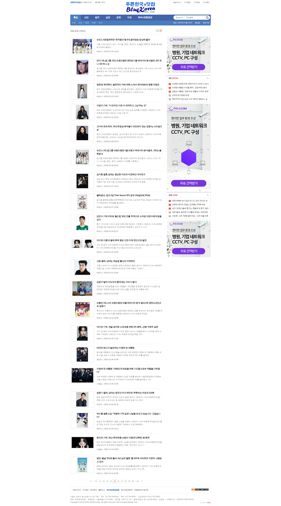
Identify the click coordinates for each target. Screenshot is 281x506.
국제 (74, 23)
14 (111, 481)
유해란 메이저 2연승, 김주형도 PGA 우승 (188, 204)
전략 (94, 23)
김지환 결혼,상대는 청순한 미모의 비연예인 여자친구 (121, 174)
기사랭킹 (187, 2)
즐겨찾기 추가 (100, 2)
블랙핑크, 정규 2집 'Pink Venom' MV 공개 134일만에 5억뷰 (123, 195)
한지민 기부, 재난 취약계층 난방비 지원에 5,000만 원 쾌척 (123, 437)
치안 (100, 23)
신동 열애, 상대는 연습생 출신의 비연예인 (116, 261)
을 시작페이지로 (81, 2)
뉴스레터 (206, 2)
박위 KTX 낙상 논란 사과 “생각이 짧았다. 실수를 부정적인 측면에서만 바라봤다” (189, 99)
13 (107, 481)
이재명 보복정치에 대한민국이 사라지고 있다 (190, 84)
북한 (87, 23)
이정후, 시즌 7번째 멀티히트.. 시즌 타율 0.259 (190, 216)
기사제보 (196, 2)
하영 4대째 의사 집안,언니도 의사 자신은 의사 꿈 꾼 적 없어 (189, 201)
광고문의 (93, 490)
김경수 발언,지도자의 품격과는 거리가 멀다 (117, 282)
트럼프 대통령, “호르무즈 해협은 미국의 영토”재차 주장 (190, 91)
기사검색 (207, 17)
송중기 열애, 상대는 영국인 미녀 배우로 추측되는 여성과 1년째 (125, 392)
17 (122, 481)
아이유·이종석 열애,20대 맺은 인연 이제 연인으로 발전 (122, 240)
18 (125, 481)
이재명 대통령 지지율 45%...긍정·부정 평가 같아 (189, 87)
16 (118, 481)
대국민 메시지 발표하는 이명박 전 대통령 (115, 348)
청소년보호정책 (126, 490)
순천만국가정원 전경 (180, 95)
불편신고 (101, 490)
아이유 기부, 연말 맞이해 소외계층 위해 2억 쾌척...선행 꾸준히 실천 (127, 327)
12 (103, 481)
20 (133, 481)
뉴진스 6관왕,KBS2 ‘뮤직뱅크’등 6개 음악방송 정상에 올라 (123, 39)
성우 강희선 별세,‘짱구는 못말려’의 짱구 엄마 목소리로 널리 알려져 (190, 208)
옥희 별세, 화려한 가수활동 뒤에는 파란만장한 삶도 (190, 212)
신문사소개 (76, 490)
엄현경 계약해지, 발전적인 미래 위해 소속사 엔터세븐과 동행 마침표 (128, 84)
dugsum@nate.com (129, 502)
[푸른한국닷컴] (140, 7)
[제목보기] (157, 31)
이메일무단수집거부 (141, 490)
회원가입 (206, 23)
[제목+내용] (160, 31)
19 (129, 481)
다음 (137, 481)
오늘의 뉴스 (177, 2)
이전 (95, 481)
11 (100, 481)
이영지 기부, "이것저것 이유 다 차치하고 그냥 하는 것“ (122, 105)
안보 (80, 23)
